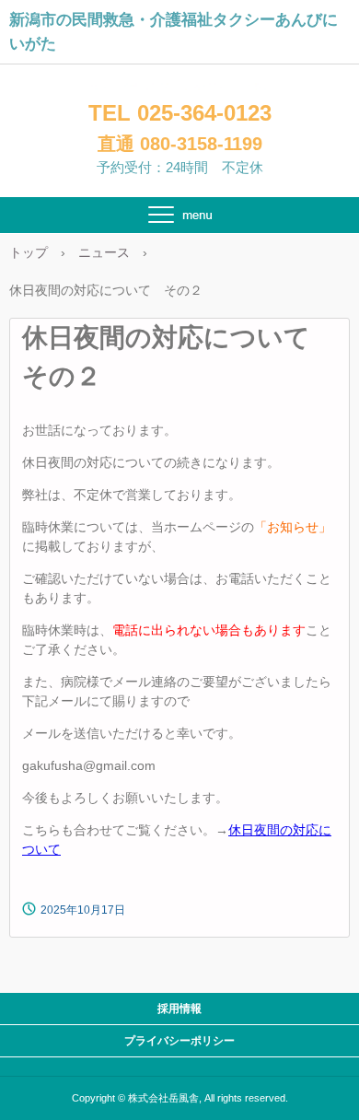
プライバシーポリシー (179, 1040)
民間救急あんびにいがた (180, 87)
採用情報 (179, 1008)
